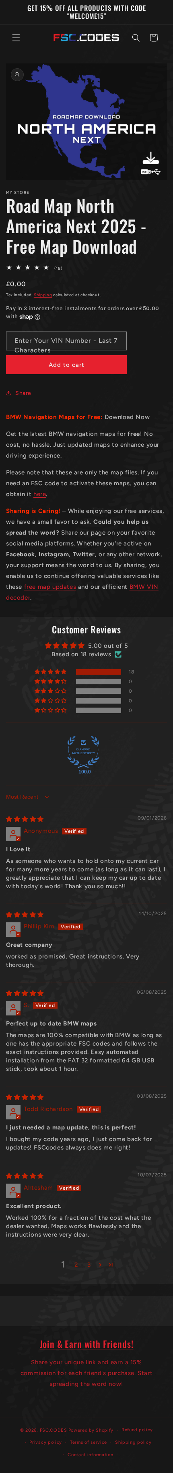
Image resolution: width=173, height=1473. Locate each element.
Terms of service (88, 1442)
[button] (16, 38)
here (39, 494)
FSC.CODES (53, 1430)
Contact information (90, 1454)
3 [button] (89, 1264)
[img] (25, 819)
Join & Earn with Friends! (87, 1343)
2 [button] (76, 1264)
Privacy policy (45, 1442)
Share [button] (23, 393)
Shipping (43, 294)
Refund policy (137, 1429)
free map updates (50, 586)
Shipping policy (133, 1442)
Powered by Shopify (91, 1430)
